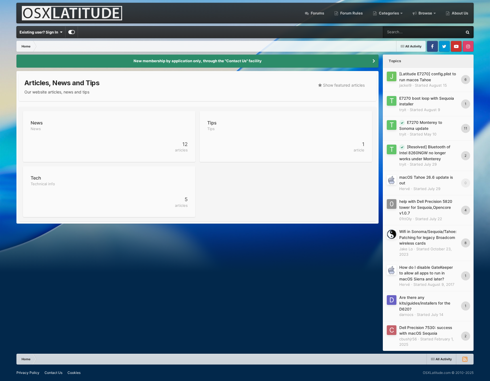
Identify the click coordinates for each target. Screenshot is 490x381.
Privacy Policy (27, 372)
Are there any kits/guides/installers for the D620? (424, 303)
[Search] (467, 32)
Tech (36, 178)
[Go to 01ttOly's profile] (391, 204)
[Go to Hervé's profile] (391, 180)
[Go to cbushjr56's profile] (391, 330)
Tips (212, 123)
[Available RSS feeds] (465, 359)
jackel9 (405, 85)
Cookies (74, 372)
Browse (425, 13)
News (37, 123)
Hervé (404, 188)
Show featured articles (343, 85)
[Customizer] (72, 32)
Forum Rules (351, 13)
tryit (402, 109)
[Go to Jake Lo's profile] (391, 234)
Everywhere (444, 32)
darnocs (406, 314)
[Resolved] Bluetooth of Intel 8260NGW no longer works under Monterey (424, 153)
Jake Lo (406, 249)
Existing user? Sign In (40, 32)
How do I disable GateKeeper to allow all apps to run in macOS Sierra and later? (426, 273)
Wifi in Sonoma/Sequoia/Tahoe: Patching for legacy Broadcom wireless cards (428, 237)
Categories (389, 13)
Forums (317, 13)
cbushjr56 (408, 339)
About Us (459, 13)
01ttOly (405, 218)
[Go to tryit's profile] (391, 101)
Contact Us (53, 372)
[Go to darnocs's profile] (391, 300)
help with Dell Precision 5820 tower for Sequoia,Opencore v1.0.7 (425, 207)
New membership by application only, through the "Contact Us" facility (198, 61)
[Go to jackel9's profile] (391, 76)
